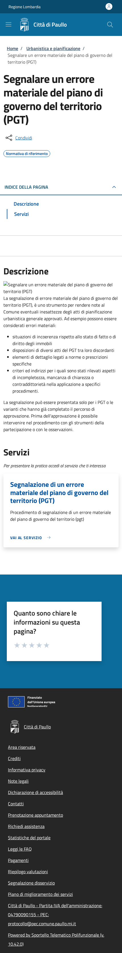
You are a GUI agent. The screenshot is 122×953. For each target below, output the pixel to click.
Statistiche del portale (29, 837)
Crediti (14, 758)
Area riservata (21, 747)
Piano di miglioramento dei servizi (40, 894)
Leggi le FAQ (20, 849)
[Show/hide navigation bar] (8, 24)
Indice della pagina (26, 187)
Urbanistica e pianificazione (53, 48)
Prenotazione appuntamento (35, 815)
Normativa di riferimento (27, 152)
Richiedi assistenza (26, 826)
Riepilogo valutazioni (28, 871)
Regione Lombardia (25, 7)
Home (12, 48)
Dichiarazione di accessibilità (35, 792)
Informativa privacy (26, 769)
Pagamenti (18, 860)
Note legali (18, 781)
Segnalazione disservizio (31, 882)
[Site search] (110, 24)
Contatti (16, 803)
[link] (31, 538)
